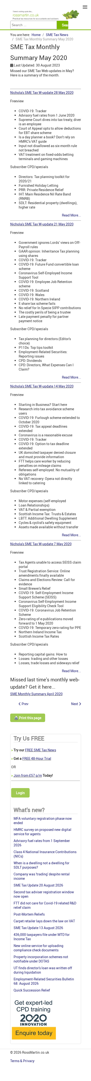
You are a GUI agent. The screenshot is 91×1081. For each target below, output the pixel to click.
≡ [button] (85, 7)
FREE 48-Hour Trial (36, 758)
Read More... (71, 215)
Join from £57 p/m (28, 775)
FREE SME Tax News (40, 750)
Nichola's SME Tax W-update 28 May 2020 (42, 92)
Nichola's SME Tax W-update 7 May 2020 (41, 544)
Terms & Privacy (22, 1061)
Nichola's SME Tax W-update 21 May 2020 (42, 224)
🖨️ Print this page (27, 718)
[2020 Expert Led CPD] (33, 1040)
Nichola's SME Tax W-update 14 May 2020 (42, 386)
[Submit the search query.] (66, 25)
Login (20, 792)
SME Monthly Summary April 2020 (36, 694)
